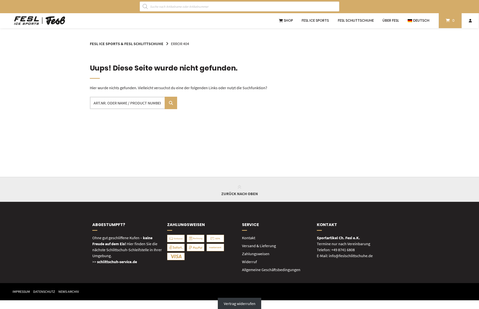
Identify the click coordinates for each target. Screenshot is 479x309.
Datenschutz (44, 292)
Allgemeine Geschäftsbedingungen (271, 269)
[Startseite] (39, 20)
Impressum (21, 292)
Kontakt (248, 237)
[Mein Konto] (470, 20)
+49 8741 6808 (343, 249)
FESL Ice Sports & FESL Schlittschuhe (126, 43)
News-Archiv (68, 292)
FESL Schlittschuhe (356, 20)
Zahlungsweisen (255, 253)
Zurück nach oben (239, 193)
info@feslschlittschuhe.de (351, 255)
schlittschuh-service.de (117, 261)
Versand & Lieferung (259, 245)
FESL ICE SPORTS (315, 20)
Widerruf (249, 261)
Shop (288, 20)
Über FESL (390, 20)
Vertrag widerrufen (239, 303)
